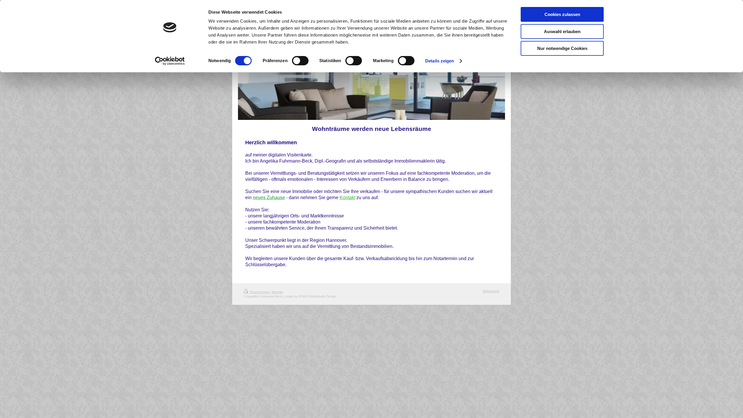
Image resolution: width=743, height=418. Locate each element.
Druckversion (259, 292)
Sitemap (277, 292)
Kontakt (347, 197)
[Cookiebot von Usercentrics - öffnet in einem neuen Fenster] (170, 61)
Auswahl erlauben (562, 31)
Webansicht (491, 291)
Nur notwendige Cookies (562, 48)
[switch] (300, 60)
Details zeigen (439, 60)
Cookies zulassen (562, 14)
